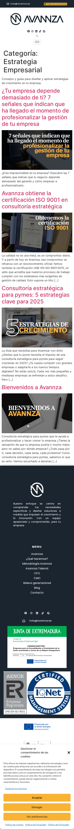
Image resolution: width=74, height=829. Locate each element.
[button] (69, 752)
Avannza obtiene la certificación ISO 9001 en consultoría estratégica (35, 200)
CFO (37, 573)
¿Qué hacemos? (37, 559)
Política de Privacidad (35, 824)
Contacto (37, 593)
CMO (37, 578)
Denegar (37, 807)
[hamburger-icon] (37, 41)
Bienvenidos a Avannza (32, 387)
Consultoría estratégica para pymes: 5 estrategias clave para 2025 (36, 295)
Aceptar (37, 797)
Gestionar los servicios (16, 788)
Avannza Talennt (37, 568)
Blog (37, 588)
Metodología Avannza (37, 564)
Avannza (37, 554)
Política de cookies (14, 824)
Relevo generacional (37, 583)
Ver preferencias (37, 816)
